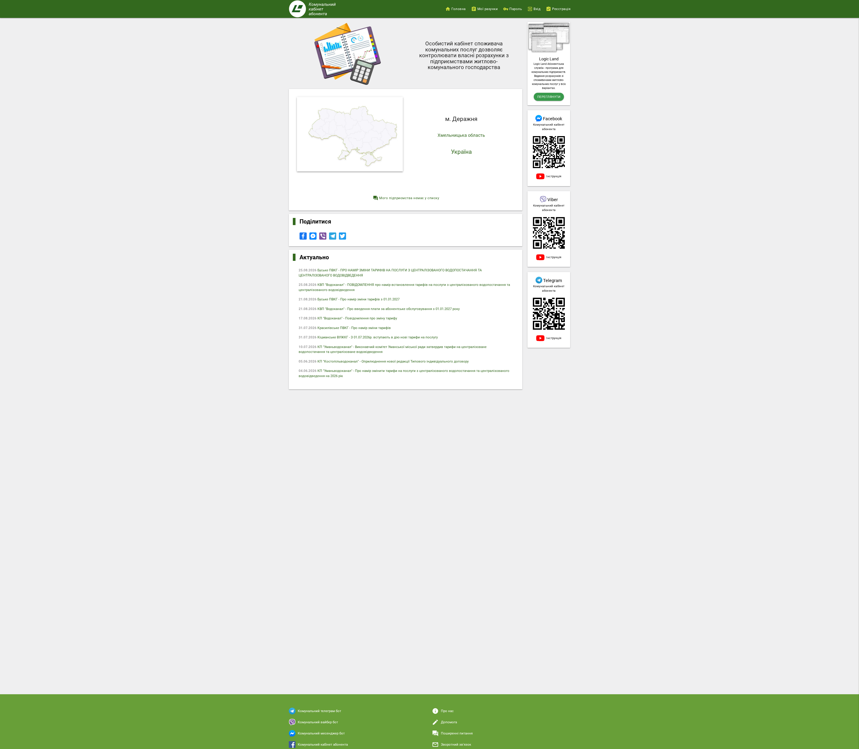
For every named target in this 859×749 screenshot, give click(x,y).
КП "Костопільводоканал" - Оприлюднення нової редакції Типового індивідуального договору (384, 361)
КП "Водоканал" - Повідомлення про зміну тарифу (348, 318)
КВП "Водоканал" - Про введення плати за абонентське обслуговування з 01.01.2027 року (379, 309)
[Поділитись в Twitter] (342, 238)
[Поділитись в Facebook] (303, 238)
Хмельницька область (461, 135)
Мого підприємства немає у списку (406, 198)
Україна (461, 151)
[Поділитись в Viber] (323, 238)
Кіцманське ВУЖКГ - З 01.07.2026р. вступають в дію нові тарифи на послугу (368, 337)
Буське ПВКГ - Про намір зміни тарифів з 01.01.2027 (349, 299)
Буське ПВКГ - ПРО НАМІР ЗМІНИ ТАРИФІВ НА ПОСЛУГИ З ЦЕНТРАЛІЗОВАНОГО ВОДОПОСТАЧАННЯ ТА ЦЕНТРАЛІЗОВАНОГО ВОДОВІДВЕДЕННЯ (390, 272)
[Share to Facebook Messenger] (313, 238)
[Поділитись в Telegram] (333, 238)
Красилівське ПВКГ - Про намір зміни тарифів (345, 328)
